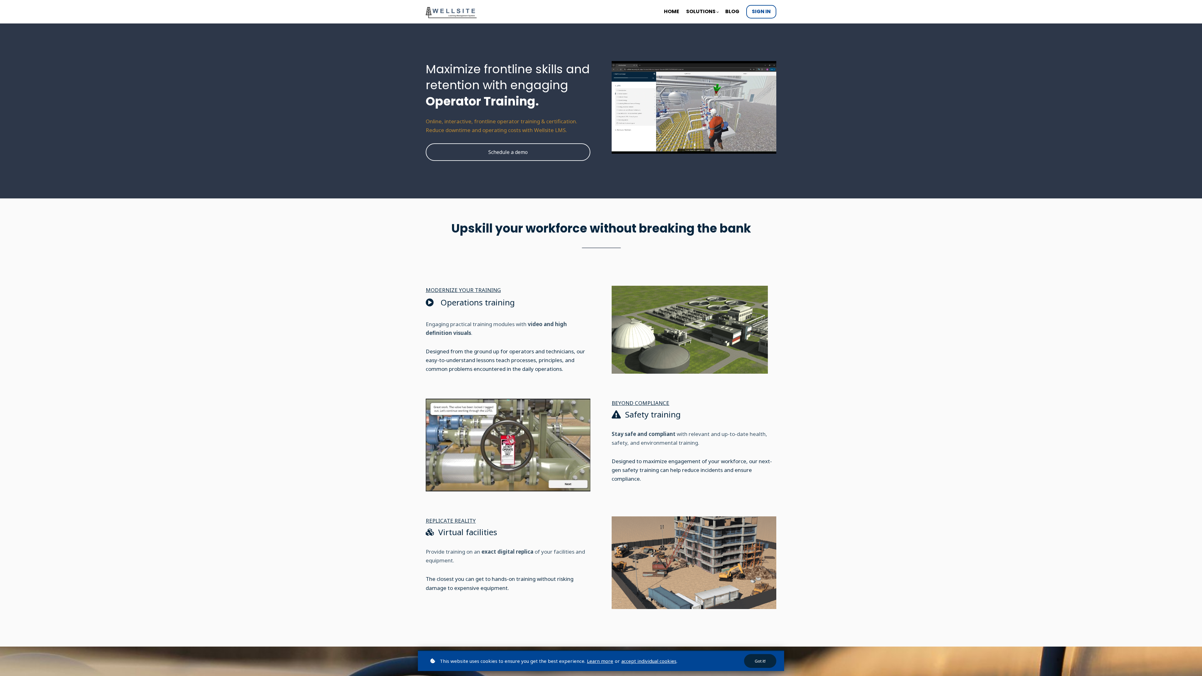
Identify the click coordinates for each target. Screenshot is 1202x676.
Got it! (760, 661)
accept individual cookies (648, 661)
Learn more (600, 661)
